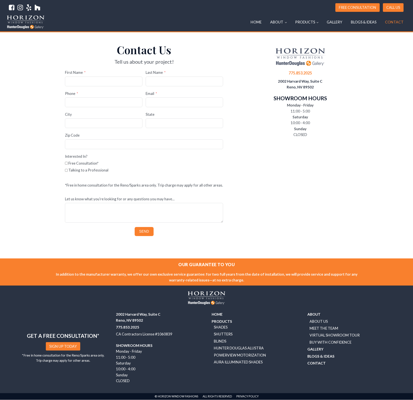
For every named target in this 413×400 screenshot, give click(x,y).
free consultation (357, 7)
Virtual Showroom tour (335, 335)
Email (150, 93)
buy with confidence (330, 342)
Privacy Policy (247, 396)
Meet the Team (324, 328)
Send (144, 231)
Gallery (334, 22)
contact (316, 363)
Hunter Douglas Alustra (239, 348)
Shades (221, 327)
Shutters (223, 334)
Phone (70, 93)
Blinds (220, 341)
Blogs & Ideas (363, 22)
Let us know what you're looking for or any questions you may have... (120, 199)
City (68, 114)
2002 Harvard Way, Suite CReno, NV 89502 (300, 84)
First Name (74, 72)
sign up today (63, 346)
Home (256, 22)
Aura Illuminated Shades (238, 362)
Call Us (393, 7)
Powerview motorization (240, 355)
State (150, 114)
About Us (319, 321)
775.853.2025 (300, 73)
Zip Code (72, 135)
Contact (394, 22)
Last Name (154, 72)
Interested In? (76, 156)
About (276, 22)
